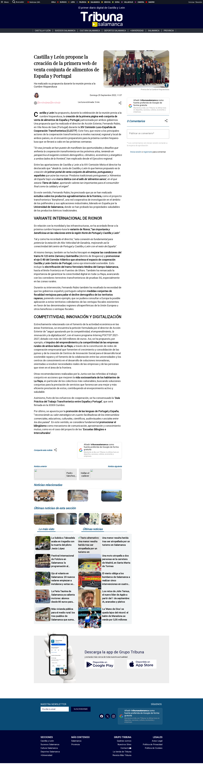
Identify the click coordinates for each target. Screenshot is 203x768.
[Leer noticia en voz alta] (35, 103)
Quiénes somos (124, 741)
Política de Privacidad (152, 744)
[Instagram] (113, 716)
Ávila (53, 2)
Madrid (151, 2)
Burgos (63, 2)
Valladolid (128, 2)
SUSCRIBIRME (81, 709)
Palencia (82, 2)
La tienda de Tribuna (122, 751)
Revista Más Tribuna (122, 755)
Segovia (107, 2)
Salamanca (95, 2)
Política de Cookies (153, 748)
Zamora (141, 2)
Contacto (125, 748)
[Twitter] (107, 716)
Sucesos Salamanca (65, 30)
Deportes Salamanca (115, 30)
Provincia (169, 30)
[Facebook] (101, 716)
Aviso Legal (157, 741)
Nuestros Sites (124, 744)
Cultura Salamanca (90, 30)
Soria (117, 2)
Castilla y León (43, 30)
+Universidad (137, 30)
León (73, 2)
